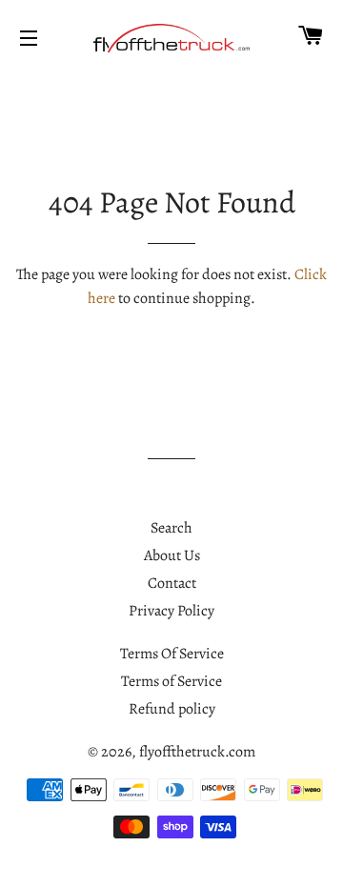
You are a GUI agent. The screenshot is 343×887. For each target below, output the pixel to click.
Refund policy (172, 708)
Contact (172, 583)
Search (171, 527)
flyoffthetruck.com (197, 751)
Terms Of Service (172, 653)
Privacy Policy (171, 610)
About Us (172, 555)
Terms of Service (171, 681)
